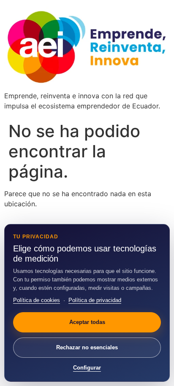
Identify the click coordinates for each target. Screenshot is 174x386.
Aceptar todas (87, 322)
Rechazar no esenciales (87, 347)
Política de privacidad (94, 300)
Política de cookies (36, 300)
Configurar (87, 367)
